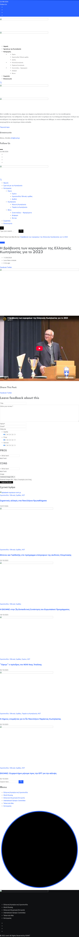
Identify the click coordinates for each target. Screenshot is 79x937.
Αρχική (5, 46)
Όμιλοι (14, 54)
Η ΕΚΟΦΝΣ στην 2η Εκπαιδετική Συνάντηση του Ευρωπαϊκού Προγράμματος (35, 609)
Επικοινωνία (7, 79)
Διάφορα (14, 70)
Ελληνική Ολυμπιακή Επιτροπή (14, 798)
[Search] (1, 83)
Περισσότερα (4, 127)
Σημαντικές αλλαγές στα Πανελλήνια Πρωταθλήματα (23, 501)
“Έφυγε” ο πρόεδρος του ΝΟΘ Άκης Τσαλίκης (21, 665)
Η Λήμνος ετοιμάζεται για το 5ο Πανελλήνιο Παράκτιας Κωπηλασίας (30, 719)
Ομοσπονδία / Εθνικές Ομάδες (10, 495)
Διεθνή (14, 60)
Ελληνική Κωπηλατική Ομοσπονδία (15, 792)
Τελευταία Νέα (8, 803)
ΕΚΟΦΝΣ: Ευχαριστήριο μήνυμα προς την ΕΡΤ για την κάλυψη (28, 773)
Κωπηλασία (12, 202)
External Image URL (6, 480)
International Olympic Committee (14, 801)
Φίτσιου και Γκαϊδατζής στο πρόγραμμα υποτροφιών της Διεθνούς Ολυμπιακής (35, 555)
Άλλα (9, 210)
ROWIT (27, 936)
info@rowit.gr (15, 138)
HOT (23, 495)
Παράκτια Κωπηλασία (18, 65)
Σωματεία (6, 76)
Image (2, 474)
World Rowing (8, 795)
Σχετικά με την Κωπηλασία (12, 49)
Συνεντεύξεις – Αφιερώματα (19, 68)
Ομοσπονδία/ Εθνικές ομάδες (20, 57)
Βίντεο (14, 73)
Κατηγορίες (7, 52)
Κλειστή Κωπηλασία (17, 62)
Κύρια (10, 191)
